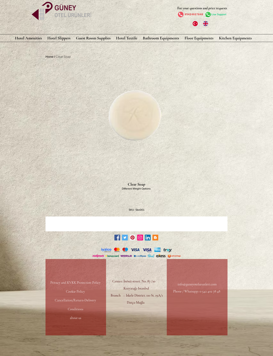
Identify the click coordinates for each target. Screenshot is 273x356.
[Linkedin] (148, 237)
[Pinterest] (132, 237)
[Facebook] (117, 237)
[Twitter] (125, 237)
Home (49, 56)
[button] (28, 38)
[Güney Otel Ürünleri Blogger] (155, 237)
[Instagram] (140, 237)
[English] (205, 23)
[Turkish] (195, 23)
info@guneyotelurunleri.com (197, 284)
